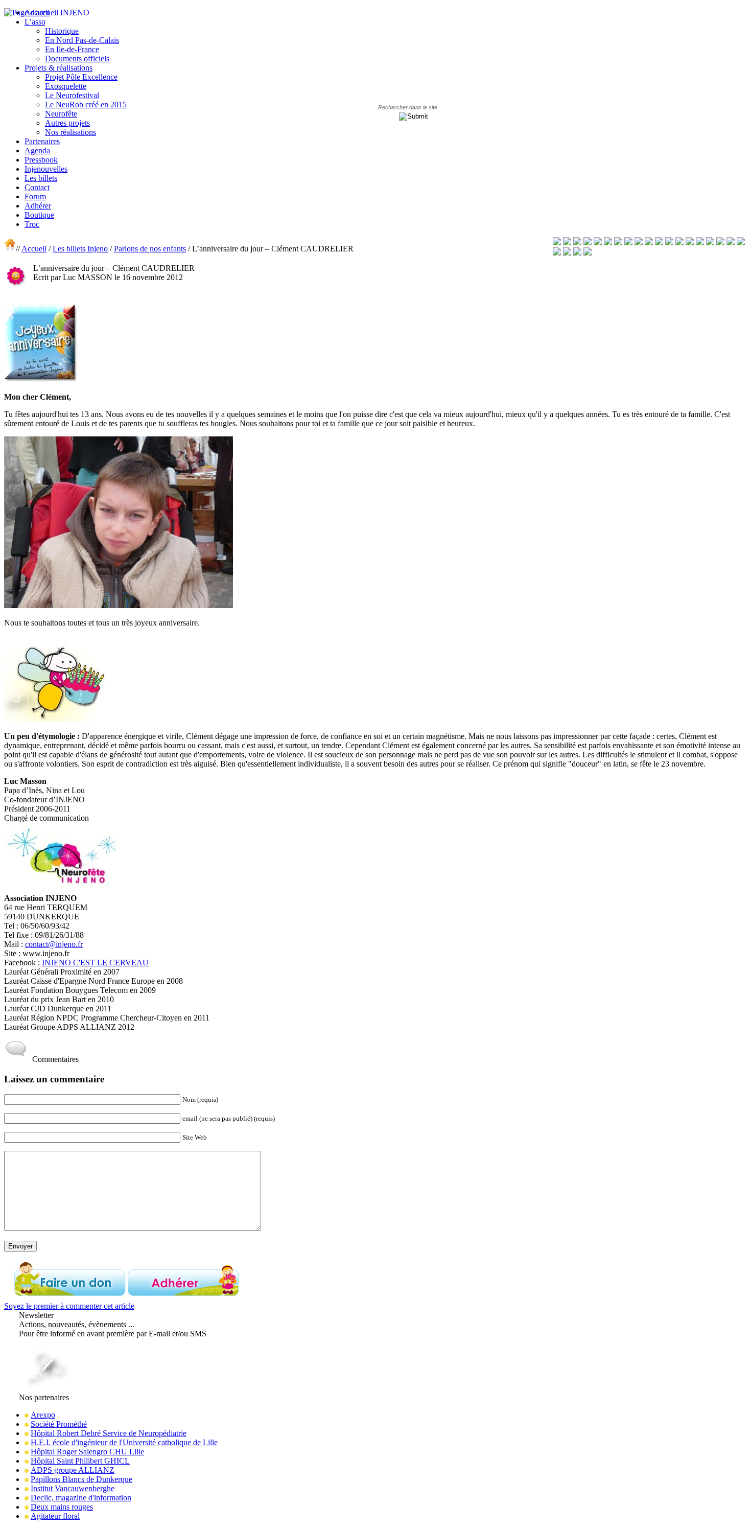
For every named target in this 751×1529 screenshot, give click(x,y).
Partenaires (42, 141)
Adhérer (38, 205)
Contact (37, 187)
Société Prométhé (59, 1424)
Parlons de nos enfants (150, 248)
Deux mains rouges (62, 1506)
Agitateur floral (55, 1516)
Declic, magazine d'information (81, 1497)
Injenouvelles (46, 169)
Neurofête (61, 113)
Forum (35, 196)
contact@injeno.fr (54, 944)
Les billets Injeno (80, 248)
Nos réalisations (70, 132)
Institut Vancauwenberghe (72, 1488)
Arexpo (43, 1414)
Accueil (33, 248)
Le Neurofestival (72, 95)
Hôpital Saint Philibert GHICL (80, 1460)
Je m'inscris (39, 1342)
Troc (32, 224)
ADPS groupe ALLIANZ (72, 1470)
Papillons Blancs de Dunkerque (81, 1479)
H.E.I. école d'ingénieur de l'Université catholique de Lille (124, 1442)
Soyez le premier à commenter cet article (69, 1306)
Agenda (37, 150)
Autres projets (67, 123)
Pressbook (41, 159)
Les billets (41, 178)
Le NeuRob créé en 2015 (86, 104)
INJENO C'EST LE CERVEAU (95, 962)
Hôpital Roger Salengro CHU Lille (87, 1451)
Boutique (39, 215)
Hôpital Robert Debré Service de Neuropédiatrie (108, 1433)
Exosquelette (65, 86)
